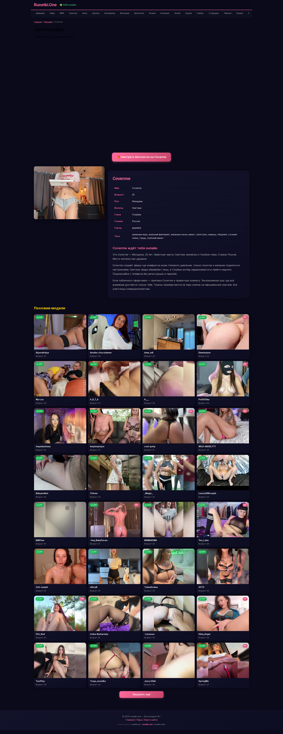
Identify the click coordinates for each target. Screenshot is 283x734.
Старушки (214, 13)
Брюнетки (139, 13)
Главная (38, 22)
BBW (62, 13)
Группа (188, 13)
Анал (84, 13)
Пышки (239, 13)
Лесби (177, 13)
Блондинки (110, 13)
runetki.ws (135, 724)
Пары (52, 13)
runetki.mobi (159, 724)
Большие (165, 13)
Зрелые (95, 13)
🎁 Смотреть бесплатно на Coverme (141, 156)
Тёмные (227, 13)
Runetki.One (45, 5)
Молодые (124, 13)
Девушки (40, 13)
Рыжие (152, 13)
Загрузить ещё (141, 694)
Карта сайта (151, 720)
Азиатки (73, 13)
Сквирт (200, 13)
